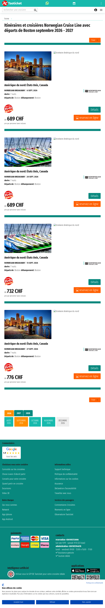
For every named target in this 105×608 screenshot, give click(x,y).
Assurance (59, 483)
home (6, 18)
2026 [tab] (9, 413)
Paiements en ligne (62, 509)
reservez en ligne (88, 118)
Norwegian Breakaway (14, 90)
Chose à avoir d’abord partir (13, 474)
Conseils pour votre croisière (14, 479)
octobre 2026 (35, 421)
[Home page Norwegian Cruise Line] (93, 90)
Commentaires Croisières (65, 505)
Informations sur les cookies (66, 479)
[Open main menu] (101, 10)
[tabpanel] (52, 422)
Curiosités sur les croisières (13, 469)
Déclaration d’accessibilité (65, 488)
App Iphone (7, 514)
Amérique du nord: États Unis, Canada (26, 85)
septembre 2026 (21, 421)
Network (5, 509)
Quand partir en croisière (12, 483)
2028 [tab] (28, 413)
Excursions (6, 488)
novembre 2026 (48, 421)
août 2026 (9, 421)
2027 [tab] (19, 413)
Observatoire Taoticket (64, 514)
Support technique (62, 469)
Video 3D (5, 493)
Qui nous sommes (9, 505)
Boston (18, 97)
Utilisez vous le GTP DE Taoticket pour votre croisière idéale (40, 574)
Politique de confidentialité (66, 474)
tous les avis (11, 456)
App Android (7, 519)
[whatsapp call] (47, 3)
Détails (94, 109)
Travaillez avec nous (63, 493)
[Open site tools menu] (101, 3)
